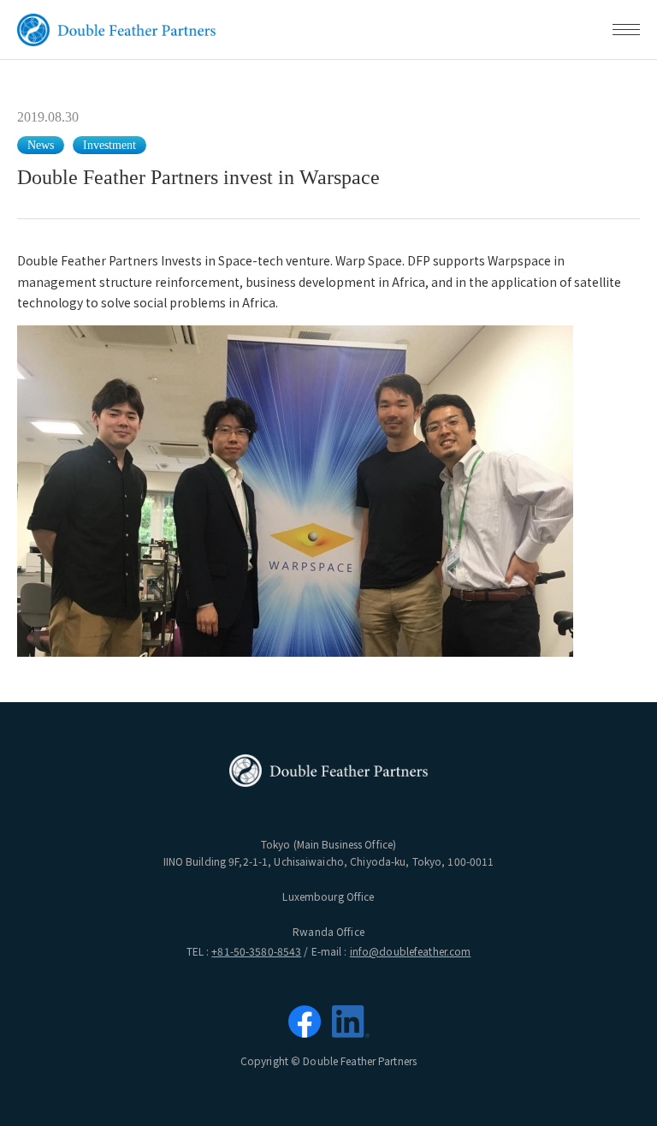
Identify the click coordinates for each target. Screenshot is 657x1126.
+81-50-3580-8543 (256, 951)
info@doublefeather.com (410, 951)
